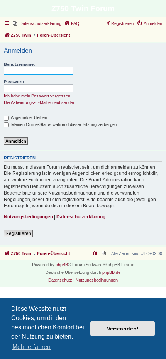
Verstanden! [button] (123, 328)
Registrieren (18, 233)
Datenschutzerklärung (80, 217)
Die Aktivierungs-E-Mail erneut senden (39, 102)
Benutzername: (19, 64)
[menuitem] (37, 23)
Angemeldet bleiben (28, 117)
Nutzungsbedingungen (28, 217)
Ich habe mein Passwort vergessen (37, 96)
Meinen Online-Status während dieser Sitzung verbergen (63, 124)
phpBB (62, 264)
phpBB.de (111, 272)
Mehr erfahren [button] (31, 347)
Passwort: (14, 81)
